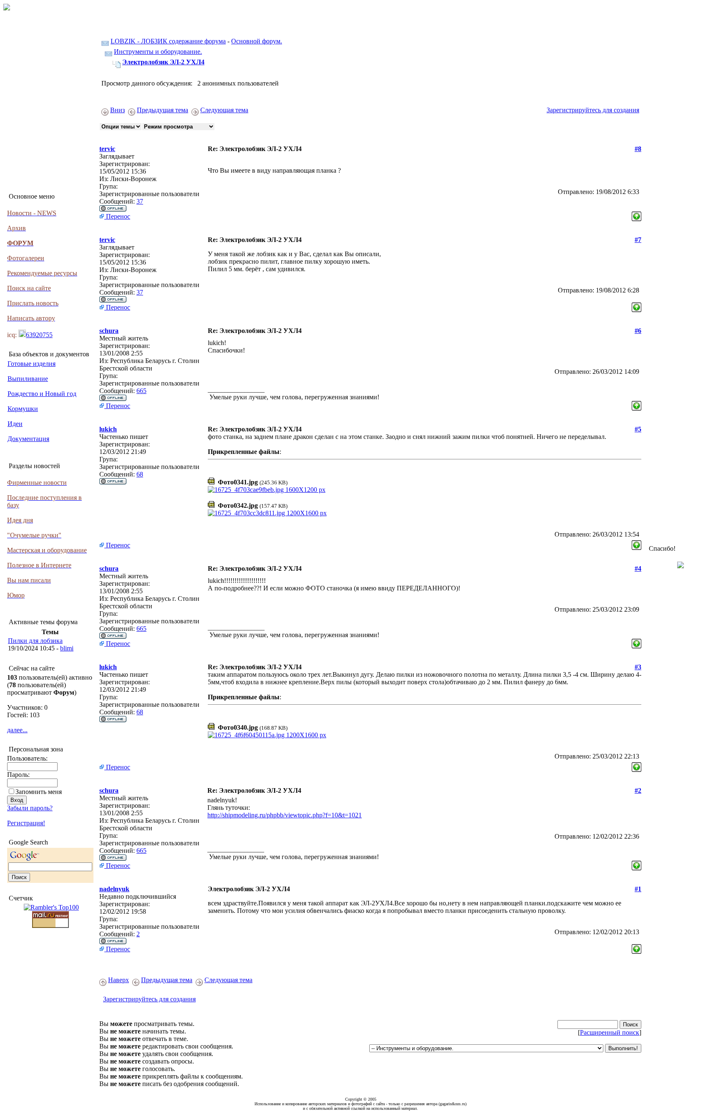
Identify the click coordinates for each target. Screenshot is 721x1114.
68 (139, 474)
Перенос (117, 216)
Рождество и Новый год (42, 393)
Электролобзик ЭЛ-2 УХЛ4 (163, 62)
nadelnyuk (114, 888)
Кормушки (23, 408)
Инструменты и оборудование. (158, 51)
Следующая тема (224, 109)
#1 (638, 888)
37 (139, 201)
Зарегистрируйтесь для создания (593, 109)
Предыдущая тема (162, 109)
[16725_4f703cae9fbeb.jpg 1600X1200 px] (266, 489)
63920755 (39, 334)
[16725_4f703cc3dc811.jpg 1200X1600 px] (267, 513)
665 (141, 390)
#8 (638, 148)
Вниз (117, 109)
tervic (107, 148)
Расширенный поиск (609, 1032)
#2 (638, 790)
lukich (108, 429)
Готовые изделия (31, 363)
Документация (28, 438)
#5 (638, 429)
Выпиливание (28, 378)
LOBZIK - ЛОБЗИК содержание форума (168, 41)
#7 (638, 239)
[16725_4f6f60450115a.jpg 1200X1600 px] (267, 734)
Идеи (15, 423)
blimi (66, 648)
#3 (638, 666)
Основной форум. (256, 41)
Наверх (118, 979)
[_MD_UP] (636, 214)
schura (108, 330)
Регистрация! (26, 823)
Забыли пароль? (30, 808)
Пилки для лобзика (35, 640)
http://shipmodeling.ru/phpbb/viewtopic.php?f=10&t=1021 (284, 815)
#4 (638, 568)
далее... (17, 729)
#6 (638, 330)
